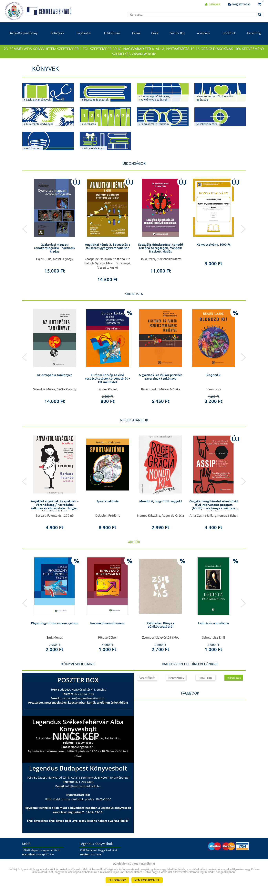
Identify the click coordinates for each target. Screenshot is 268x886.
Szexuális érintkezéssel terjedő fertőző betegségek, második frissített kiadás (160, 248)
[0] (259, 4)
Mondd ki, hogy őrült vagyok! (160, 501)
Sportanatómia (108, 501)
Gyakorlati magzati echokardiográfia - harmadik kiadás (54, 248)
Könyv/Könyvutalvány (23, 33)
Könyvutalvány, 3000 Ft (214, 244)
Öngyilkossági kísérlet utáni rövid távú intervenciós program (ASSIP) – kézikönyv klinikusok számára (213, 506)
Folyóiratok (84, 33)
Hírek (154, 33)
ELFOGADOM (117, 880)
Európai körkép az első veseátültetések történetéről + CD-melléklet (107, 378)
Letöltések (229, 33)
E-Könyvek (57, 33)
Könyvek (45, 68)
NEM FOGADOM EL (147, 880)
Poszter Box (177, 33)
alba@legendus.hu (83, 747)
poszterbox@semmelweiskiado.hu (83, 698)
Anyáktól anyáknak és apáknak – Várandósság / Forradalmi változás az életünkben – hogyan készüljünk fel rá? (54, 506)
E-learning (254, 33)
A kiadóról (203, 33)
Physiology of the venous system (54, 623)
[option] (54, 224)
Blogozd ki (213, 375)
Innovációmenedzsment (107, 623)
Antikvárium (112, 33)
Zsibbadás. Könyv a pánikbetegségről (160, 624)
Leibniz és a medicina (213, 623)
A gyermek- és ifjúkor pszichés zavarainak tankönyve (160, 376)
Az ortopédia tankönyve (54, 375)
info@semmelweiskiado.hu (83, 786)
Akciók (136, 33)
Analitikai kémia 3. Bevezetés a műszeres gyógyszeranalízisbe (107, 246)
